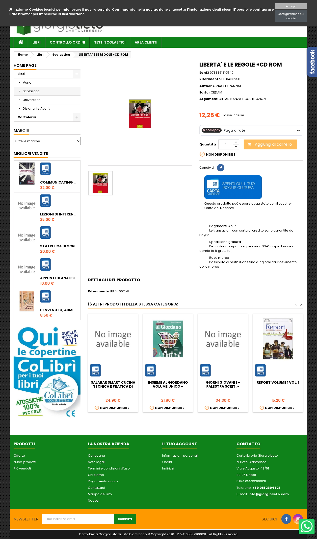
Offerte (19, 455)
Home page (25, 65)
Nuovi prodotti (25, 462)
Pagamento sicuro (103, 481)
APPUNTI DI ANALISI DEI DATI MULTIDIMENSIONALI (59, 278)
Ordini (167, 462)
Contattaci (96, 487)
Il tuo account (179, 444)
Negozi (93, 500)
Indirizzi (168, 468)
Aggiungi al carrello (269, 144)
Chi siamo (96, 474)
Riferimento (210, 79)
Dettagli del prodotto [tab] (114, 280)
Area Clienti (146, 42)
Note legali (96, 462)
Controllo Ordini (67, 42)
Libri (36, 42)
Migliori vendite (31, 153)
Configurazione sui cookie (291, 16)
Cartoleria (27, 117)
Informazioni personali (180, 455)
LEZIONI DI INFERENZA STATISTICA (59, 214)
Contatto (248, 444)
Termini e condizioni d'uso (109, 468)
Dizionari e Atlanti (36, 108)
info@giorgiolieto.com (268, 494)
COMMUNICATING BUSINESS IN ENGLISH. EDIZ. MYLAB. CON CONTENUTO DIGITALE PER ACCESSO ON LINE (59, 182)
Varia (27, 82)
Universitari (32, 99)
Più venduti (22, 468)
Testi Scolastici (110, 42)
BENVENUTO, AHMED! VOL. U (59, 310)
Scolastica (31, 91)
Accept (291, 6)
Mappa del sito (100, 494)
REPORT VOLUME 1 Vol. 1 (278, 382)
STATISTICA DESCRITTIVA (59, 246)
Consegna (96, 455)
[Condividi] (220, 167)
